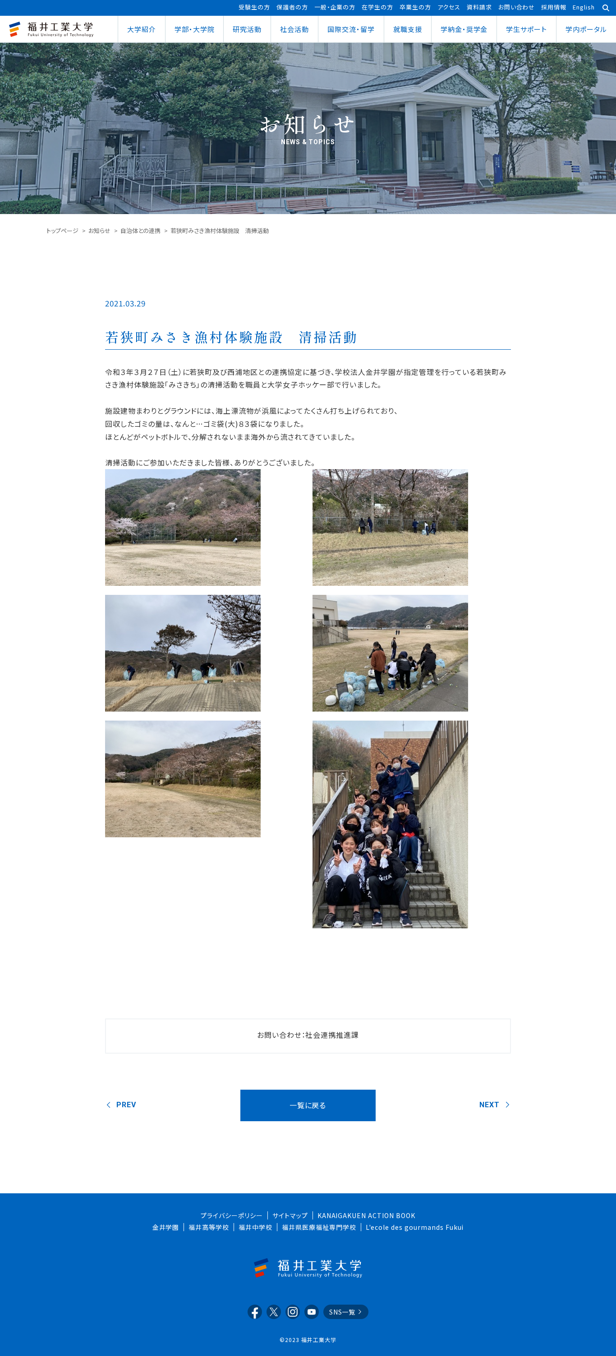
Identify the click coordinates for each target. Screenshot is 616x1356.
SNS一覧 (342, 1311)
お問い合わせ (516, 7)
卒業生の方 (415, 7)
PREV (126, 1104)
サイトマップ (290, 1215)
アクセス (448, 7)
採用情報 (553, 7)
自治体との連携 (140, 230)
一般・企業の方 (335, 7)
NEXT (489, 1104)
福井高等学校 (208, 1227)
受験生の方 (254, 7)
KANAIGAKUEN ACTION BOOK (366, 1215)
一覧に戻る (308, 1105)
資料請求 (479, 7)
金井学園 (165, 1227)
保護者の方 (292, 7)
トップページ (62, 230)
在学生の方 (377, 7)
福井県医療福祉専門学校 (319, 1227)
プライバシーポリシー (232, 1215)
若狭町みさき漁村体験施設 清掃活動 (231, 337)
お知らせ (99, 230)
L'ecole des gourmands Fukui (415, 1227)
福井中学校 (255, 1227)
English (584, 7)
